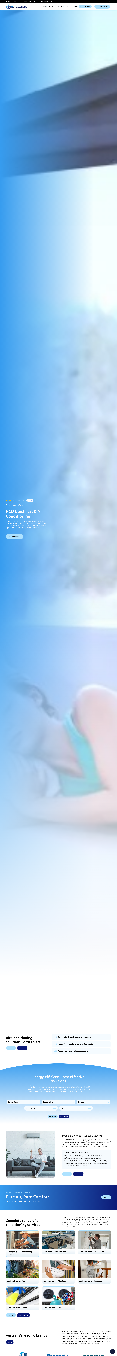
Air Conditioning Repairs (18, 1281)
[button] (43, 6)
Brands (9, 1342)
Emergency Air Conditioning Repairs (19, 1253)
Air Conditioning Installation (91, 1252)
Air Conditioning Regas (53, 1308)
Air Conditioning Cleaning (18, 1308)
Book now (10, 1048)
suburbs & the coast (29, 1)
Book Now (86, 6)
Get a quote (22, 1048)
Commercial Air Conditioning (56, 1252)
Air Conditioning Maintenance (56, 1281)
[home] (16, 7)
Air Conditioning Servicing (90, 1281)
